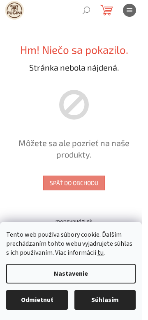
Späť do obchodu (74, 182)
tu (100, 252)
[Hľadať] (86, 10)
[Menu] (129, 10)
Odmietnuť (37, 299)
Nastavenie (71, 273)
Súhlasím (105, 299)
